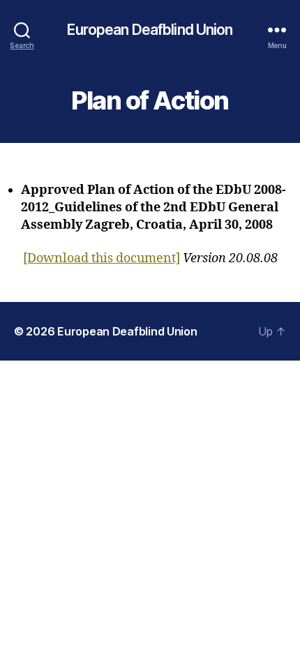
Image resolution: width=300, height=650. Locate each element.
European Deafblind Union (149, 29)
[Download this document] (101, 258)
